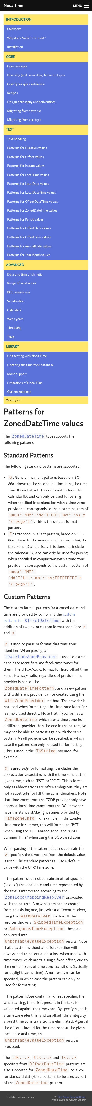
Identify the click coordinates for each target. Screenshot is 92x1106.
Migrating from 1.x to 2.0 (24, 111)
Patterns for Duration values (27, 148)
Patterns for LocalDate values (28, 184)
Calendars (14, 310)
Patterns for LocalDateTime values (31, 192)
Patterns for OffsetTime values (29, 237)
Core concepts (17, 66)
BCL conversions (18, 292)
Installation (15, 47)
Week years (15, 319)
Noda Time (13, 5)
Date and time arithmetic (24, 274)
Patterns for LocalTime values (28, 175)
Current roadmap (19, 392)
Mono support (17, 374)
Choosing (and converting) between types (36, 75)
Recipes (12, 93)
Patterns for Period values (25, 219)
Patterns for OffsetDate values (29, 228)
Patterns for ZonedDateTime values (32, 210)
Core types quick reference (26, 84)
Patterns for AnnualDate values (29, 246)
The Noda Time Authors (71, 1097)
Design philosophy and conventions (31, 102)
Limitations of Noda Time (25, 383)
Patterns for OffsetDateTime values (32, 202)
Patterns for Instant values (26, 166)
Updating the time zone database (30, 365)
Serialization (15, 301)
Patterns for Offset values (25, 157)
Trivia (11, 337)
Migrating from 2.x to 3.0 (24, 120)
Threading (14, 328)
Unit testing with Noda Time (27, 356)
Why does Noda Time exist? (26, 38)
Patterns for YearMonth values (28, 255)
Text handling (16, 139)
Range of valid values (21, 283)
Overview (14, 29)
